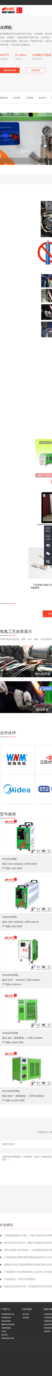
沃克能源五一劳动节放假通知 (19, 1279)
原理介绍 (3, 98)
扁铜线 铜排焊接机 (8, 1324)
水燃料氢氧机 (6, 1328)
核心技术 (26, 1314)
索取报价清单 (9, 70)
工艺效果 (29, 98)
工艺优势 (16, 98)
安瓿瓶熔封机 (6, 1318)
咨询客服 (35, 70)
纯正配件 (4, 1335)
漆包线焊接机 (6, 1321)
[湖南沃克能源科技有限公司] (21, 10)
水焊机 (3, 1331)
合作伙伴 (42, 98)
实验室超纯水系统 (7, 1338)
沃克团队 (26, 1318)
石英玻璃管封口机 (7, 1314)
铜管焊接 (47, 1331)
